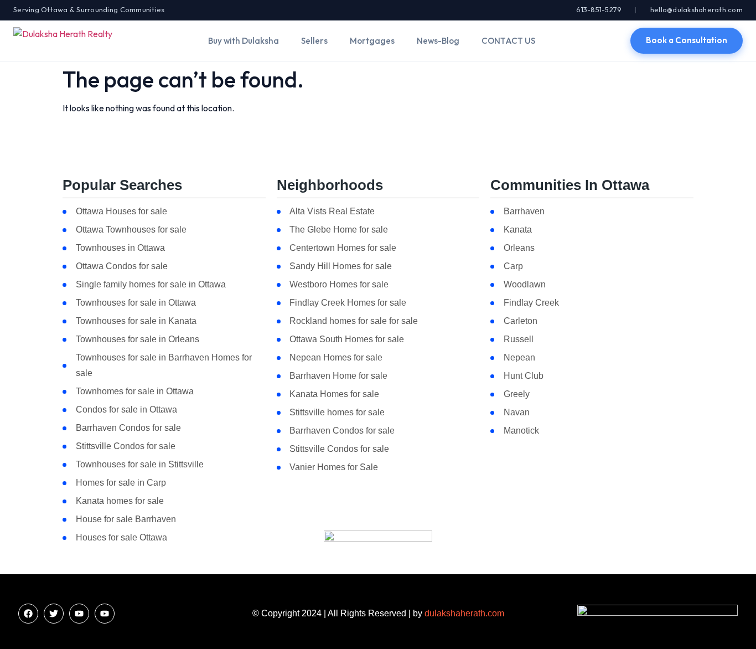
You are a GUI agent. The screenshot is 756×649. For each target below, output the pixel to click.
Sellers (314, 40)
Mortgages (372, 40)
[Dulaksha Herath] (62, 40)
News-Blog (438, 40)
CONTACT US (508, 40)
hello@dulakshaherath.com (696, 9)
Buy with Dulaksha (243, 40)
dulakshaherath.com (464, 613)
